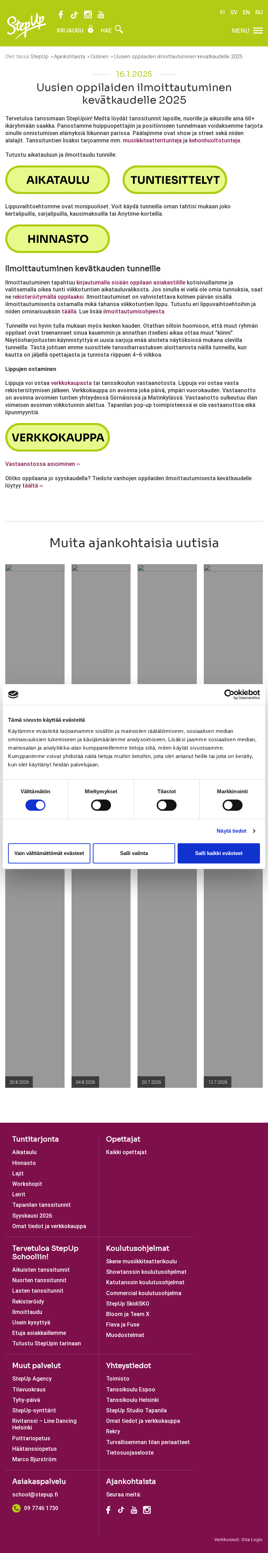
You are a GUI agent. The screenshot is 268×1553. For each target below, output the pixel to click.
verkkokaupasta (71, 383)
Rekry (113, 1431)
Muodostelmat (125, 1335)
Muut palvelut (36, 1365)
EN (246, 12)
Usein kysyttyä (31, 1322)
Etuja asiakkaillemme (39, 1333)
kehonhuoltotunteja (214, 140)
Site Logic (252, 1539)
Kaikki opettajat (126, 1152)
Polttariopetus (31, 1438)
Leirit (18, 1194)
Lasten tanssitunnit (38, 1290)
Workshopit (27, 1184)
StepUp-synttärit (34, 1410)
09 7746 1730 (41, 1508)
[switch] (101, 805)
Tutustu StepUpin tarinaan (46, 1343)
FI (222, 12)
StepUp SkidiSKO (127, 1303)
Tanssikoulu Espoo (130, 1389)
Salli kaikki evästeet (219, 853)
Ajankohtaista (131, 1481)
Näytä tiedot (231, 831)
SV (233, 12)
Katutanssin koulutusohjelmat (145, 1282)
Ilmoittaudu (27, 1312)
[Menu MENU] (258, 31)
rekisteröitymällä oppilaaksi (48, 296)
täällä (69, 311)
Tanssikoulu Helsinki (132, 1400)
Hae (107, 30)
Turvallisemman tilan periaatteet (148, 1442)
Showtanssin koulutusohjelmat (146, 1272)
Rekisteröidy (28, 1301)
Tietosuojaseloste (130, 1452)
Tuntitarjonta (35, 1139)
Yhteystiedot (128, 1365)
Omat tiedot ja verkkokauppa (49, 1226)
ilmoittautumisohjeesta (133, 311)
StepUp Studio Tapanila (136, 1410)
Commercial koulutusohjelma (143, 1293)
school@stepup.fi (35, 1494)
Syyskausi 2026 (32, 1215)
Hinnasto (24, 1163)
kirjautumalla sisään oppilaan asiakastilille (130, 282)
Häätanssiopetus (34, 1449)
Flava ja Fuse (122, 1324)
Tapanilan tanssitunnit (41, 1205)
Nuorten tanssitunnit (39, 1280)
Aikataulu (24, 1152)
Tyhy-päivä (26, 1400)
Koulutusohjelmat (137, 1248)
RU (259, 12)
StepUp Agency (32, 1378)
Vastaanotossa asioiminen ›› (42, 464)
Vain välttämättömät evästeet (49, 853)
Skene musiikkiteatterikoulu (141, 1261)
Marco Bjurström (34, 1459)
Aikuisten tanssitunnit (41, 1269)
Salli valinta (134, 853)
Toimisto (117, 1378)
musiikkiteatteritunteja (152, 140)
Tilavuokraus (29, 1389)
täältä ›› (32, 485)
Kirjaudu (71, 30)
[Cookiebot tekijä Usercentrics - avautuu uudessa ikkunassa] (229, 694)
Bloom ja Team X (127, 1314)
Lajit (18, 1173)
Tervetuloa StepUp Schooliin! (45, 1252)
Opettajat (123, 1139)
